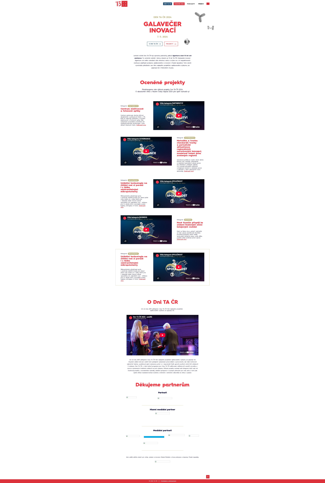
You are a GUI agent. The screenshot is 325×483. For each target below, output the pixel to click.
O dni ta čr (153, 44)
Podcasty (191, 4)
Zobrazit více (141, 125)
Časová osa (179, 4)
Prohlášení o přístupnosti (168, 481)
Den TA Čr (167, 4)
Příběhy (201, 4)
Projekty (169, 44)
